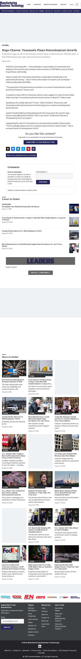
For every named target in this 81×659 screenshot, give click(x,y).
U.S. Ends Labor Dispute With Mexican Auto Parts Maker (66, 455)
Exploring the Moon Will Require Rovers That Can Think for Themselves (67, 567)
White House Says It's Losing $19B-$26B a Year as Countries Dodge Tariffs (40, 567)
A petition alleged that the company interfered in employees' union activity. (67, 461)
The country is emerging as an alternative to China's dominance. (13, 499)
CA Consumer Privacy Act (67, 650)
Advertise (26, 650)
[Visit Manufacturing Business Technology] (75, 597)
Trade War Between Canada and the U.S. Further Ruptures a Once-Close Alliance (67, 419)
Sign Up (7, 627)
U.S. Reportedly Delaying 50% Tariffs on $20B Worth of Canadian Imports (39, 530)
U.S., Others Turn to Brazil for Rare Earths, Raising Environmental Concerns (13, 493)
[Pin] (28, 149)
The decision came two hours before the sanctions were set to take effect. (40, 537)
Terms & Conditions (50, 650)
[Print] (8, 149)
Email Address (42, 172)
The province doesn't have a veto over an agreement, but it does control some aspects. (40, 500)
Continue (43, 182)
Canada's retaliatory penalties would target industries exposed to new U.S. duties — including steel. (13, 463)
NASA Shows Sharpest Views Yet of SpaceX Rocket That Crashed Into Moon (66, 493)
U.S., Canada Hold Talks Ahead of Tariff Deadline (66, 529)
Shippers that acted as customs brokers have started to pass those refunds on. (13, 574)
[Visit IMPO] (40, 597)
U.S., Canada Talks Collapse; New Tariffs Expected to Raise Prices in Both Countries (13, 456)
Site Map (41, 653)
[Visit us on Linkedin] (39, 646)
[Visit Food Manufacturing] (17, 597)
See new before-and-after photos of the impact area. (67, 499)
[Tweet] (23, 149)
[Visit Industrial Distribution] (52, 597)
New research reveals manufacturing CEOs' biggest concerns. (38, 426)
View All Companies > (40, 273)
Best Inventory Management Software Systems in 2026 (13, 381)
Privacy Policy (36, 650)
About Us (8, 650)
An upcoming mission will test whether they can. (65, 573)
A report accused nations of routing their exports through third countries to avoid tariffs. (40, 574)
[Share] (13, 149)
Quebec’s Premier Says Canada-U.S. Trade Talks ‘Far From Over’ (39, 493)
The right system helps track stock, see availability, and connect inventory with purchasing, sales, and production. (14, 387)
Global (5, 45)
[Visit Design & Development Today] (6, 597)
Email (3, 617)
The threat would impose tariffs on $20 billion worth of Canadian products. (66, 535)
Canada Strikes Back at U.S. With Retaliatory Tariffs (22, 231)
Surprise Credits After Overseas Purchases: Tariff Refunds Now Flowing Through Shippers (13, 567)
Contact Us (16, 650)
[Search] (77, 4)
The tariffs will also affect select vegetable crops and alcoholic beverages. (40, 389)
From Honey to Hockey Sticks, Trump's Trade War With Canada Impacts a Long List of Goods (34, 219)
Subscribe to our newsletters (40, 142)
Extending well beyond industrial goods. (13, 423)
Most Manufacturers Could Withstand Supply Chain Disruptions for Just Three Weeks (32, 245)
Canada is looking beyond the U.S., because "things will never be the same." (67, 426)
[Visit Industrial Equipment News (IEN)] (29, 597)
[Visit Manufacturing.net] (63, 597)
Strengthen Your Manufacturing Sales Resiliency (20, 207)
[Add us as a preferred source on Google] (34, 149)
